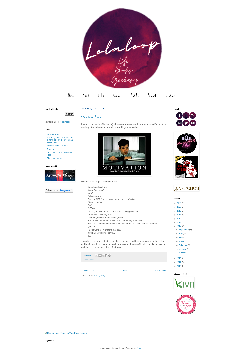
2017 (179, 219)
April (181, 237)
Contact (170, 95)
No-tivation (91, 117)
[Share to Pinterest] (109, 255)
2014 (179, 226)
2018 (179, 215)
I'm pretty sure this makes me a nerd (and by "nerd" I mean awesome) (60, 140)
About (86, 95)
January (183, 249)
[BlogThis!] (100, 255)
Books (101, 95)
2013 (179, 258)
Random (87, 255)
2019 (179, 211)
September (184, 230)
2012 (179, 262)
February (183, 245)
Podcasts (152, 95)
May (181, 233)
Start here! (65, 122)
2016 (179, 222)
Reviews (117, 95)
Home (71, 95)
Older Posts (160, 271)
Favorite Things (54, 134)
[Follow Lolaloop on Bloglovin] (59, 192)
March (182, 241)
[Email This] (97, 255)
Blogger (140, 348)
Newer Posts (88, 271)
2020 (179, 207)
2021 (179, 203)
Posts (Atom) (99, 275)
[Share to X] (103, 255)
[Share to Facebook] (106, 255)
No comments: (88, 260)
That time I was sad (55, 158)
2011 (179, 266)
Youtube (134, 95)
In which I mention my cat (58, 146)
